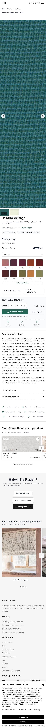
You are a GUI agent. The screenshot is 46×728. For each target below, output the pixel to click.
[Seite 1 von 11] (14, 464)
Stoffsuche (6, 653)
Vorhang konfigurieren (12, 291)
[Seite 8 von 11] (26, 464)
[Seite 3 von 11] (17, 464)
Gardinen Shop (8, 642)
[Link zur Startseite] (15, 2)
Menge (23, 305)
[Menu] (42, 2)
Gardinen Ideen (8, 649)
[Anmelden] (32, 2)
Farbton (36, 248)
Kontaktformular (23, 493)
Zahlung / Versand (9, 656)
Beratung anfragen (23, 507)
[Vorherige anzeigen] (4, 447)
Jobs (4, 646)
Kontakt (5, 667)
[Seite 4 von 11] (19, 464)
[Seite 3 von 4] (23, 586)
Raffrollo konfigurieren (31, 291)
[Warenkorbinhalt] (39, 2)
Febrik (18, 9)
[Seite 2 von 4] (22, 586)
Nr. (41, 248)
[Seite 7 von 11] (24, 464)
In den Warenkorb (16, 312)
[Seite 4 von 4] (25, 586)
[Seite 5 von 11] (21, 464)
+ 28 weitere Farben (22, 283)
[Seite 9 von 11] (28, 464)
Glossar (5, 664)
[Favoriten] (36, 2)
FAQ (3, 660)
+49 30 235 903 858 (23, 500)
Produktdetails (9, 390)
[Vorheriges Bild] (3, 116)
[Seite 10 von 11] (30, 464)
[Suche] (29, 2)
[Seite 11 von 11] (31, 464)
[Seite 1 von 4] (20, 586)
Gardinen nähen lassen (11, 671)
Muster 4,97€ (36, 312)
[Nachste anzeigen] (41, 447)
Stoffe (9, 9)
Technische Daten (10, 396)
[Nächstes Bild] (43, 116)
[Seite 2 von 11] (15, 464)
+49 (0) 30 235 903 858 (14, 625)
